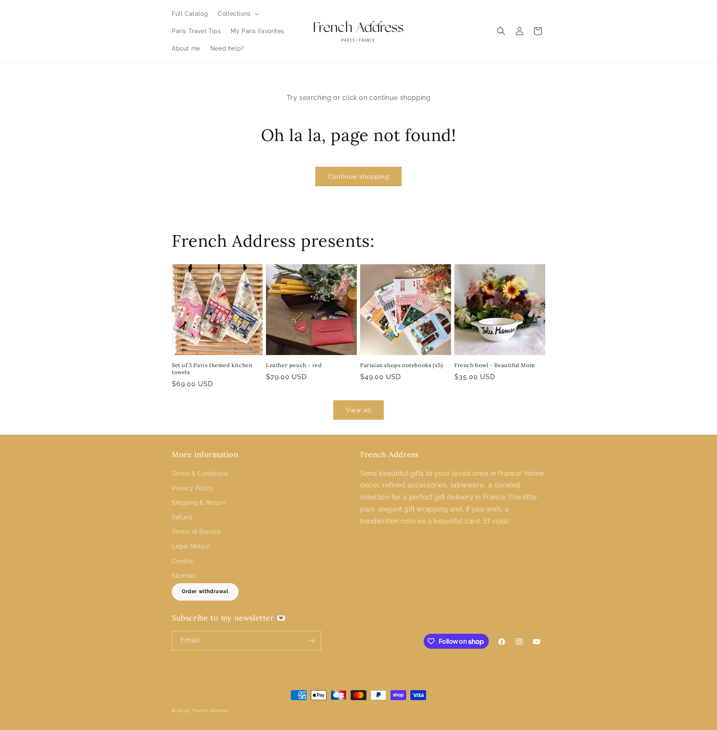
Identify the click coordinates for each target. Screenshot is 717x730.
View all (358, 410)
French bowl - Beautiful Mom (494, 365)
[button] (237, 13)
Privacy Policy (192, 488)
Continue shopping (358, 176)
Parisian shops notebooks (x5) (401, 365)
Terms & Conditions (200, 473)
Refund (182, 517)
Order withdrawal (205, 591)
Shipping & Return (198, 502)
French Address (210, 710)
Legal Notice (191, 546)
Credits (182, 561)
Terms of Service (196, 531)
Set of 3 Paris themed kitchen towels (212, 369)
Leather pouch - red (294, 365)
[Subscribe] (311, 640)
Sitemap (184, 575)
